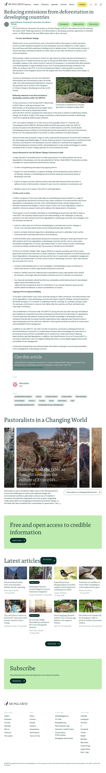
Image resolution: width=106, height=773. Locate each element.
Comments (64, 24)
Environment (19, 401)
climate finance (51, 396)
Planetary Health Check (64, 729)
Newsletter (16, 681)
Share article (78, 24)
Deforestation (81, 396)
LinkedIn (84, 716)
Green (51, 401)
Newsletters (34, 729)
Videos (36, 4)
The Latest (8, 736)
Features (27, 4)
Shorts (71, 4)
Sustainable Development (24, 405)
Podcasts (45, 4)
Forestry (32, 401)
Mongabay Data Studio (64, 738)
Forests (42, 401)
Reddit (83, 736)
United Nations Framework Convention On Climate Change (31, 23)
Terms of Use (35, 736)
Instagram (85, 719)
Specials (54, 4)
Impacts (33, 726)
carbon (38, 396)
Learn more (16, 540)
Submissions (34, 733)
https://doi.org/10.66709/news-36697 (29, 367)
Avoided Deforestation (23, 396)
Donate (82, 4)
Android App (85, 746)
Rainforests (62, 401)
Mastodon (84, 743)
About (32, 716)
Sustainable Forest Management (50, 405)
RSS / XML (85, 752)
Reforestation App (62, 726)
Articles (63, 4)
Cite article (93, 24)
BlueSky (84, 739)
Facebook (84, 729)
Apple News (85, 749)
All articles (47, 559)
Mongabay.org (60, 723)
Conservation (67, 396)
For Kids (58, 719)
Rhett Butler (24, 383)
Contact (33, 719)
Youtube (84, 723)
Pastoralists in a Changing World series (81, 492)
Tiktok (83, 733)
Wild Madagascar (62, 716)
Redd (72, 401)
